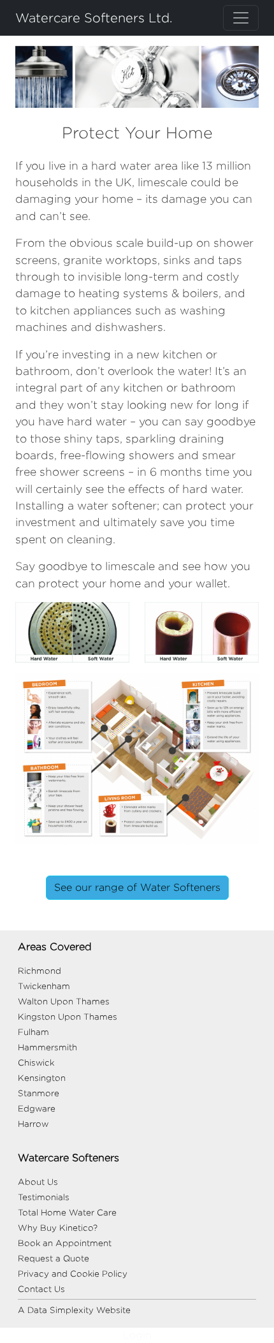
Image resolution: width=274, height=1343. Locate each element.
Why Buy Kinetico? (57, 1227)
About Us (38, 1181)
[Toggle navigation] (241, 18)
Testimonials (43, 1197)
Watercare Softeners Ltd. (94, 17)
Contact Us (41, 1288)
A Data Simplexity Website (74, 1309)
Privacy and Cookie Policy (72, 1273)
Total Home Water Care (67, 1212)
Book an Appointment (65, 1242)
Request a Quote (53, 1258)
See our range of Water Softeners (137, 887)
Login (137, 1335)
